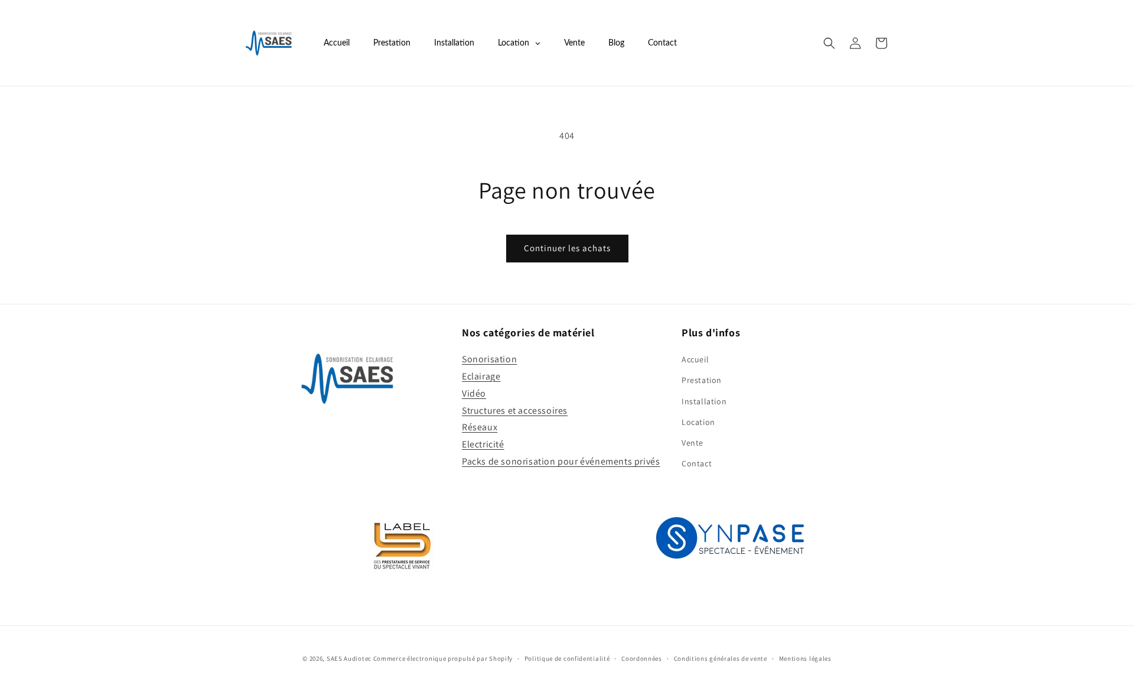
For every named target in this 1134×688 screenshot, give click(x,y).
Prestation (702, 380)
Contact (697, 463)
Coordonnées (641, 658)
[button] (829, 43)
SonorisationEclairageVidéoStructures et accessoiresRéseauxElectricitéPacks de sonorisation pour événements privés (561, 410)
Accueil (695, 359)
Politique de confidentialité (567, 658)
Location (698, 422)
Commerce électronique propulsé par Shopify (443, 658)
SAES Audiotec (349, 658)
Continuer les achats (567, 248)
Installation (704, 401)
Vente (692, 442)
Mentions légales (805, 658)
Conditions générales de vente (720, 658)
